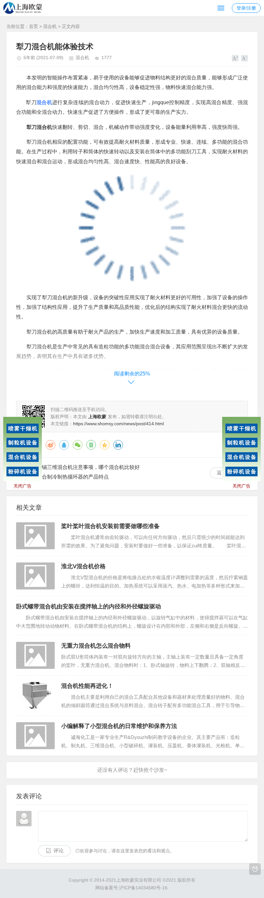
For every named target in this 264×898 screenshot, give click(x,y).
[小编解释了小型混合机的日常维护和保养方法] (35, 735)
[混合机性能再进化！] (35, 695)
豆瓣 (91, 445)
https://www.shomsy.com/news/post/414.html (118, 423)
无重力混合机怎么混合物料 (96, 645)
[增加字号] (235, 58)
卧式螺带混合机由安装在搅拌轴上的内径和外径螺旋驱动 (88, 606)
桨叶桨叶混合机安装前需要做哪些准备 (110, 526)
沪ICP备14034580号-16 (143, 887)
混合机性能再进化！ (87, 686)
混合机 (50, 26)
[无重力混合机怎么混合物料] (35, 655)
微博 (50, 445)
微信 (77, 445)
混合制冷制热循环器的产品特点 (73, 477)
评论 (58, 850)
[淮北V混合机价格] (35, 575)
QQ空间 (104, 445)
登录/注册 (246, 8)
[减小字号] (244, 58)
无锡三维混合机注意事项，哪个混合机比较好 (88, 467)
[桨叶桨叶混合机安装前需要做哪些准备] (35, 535)
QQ (64, 445)
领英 (118, 445)
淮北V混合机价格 (83, 566)
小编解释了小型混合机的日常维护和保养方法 (119, 726)
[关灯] (255, 869)
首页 (33, 26)
